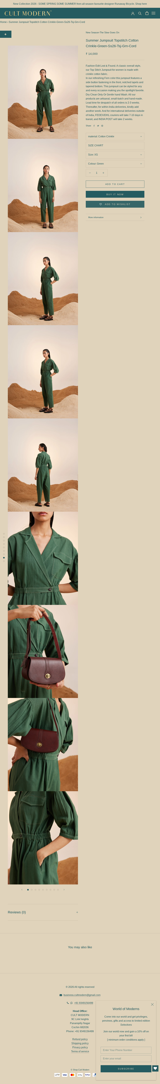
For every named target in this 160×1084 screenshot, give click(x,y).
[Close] (152, 1004)
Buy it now (115, 194)
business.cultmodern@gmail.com (82, 995)
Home (3, 22)
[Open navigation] (153, 13)
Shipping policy (80, 1043)
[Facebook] (94, 126)
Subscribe (126, 1069)
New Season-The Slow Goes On (102, 32)
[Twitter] (98, 126)
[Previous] (21, 889)
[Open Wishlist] (155, 1068)
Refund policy (80, 1039)
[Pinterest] (102, 126)
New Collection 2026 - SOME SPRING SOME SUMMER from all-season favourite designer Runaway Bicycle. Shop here (80, 3)
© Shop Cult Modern (80, 1070)
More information (95, 217)
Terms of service (80, 1051)
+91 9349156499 (83, 1003)
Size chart (95, 145)
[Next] (64, 889)
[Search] (140, 13)
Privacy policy (80, 1047)
